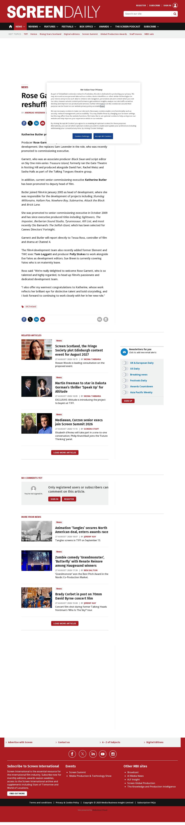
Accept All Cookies (103, 136)
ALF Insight (133, 779)
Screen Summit (90, 34)
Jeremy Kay (90, 536)
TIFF (26, 34)
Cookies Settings (82, 136)
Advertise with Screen (20, 742)
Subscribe (154, 5)
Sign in (167, 5)
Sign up (128, 400)
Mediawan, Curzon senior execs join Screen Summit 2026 (79, 422)
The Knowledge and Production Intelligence (151, 786)
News (24, 87)
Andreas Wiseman (35, 112)
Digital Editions (154, 742)
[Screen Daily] (53, 17)
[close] (108, 313)
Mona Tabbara (92, 359)
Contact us (64, 742)
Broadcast (133, 772)
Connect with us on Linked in (93, 754)
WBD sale (149, 34)
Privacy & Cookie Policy (67, 802)
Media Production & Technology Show (90, 775)
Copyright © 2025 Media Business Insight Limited (108, 802)
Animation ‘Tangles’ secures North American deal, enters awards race (81, 530)
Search (175, 14)
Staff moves (136, 34)
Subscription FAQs (146, 802)
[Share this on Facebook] (24, 123)
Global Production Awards (113, 34)
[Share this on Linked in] (36, 123)
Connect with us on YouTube (102, 754)
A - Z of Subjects (111, 742)
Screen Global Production (141, 783)
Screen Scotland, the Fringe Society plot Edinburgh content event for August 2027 (79, 350)
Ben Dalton (90, 570)
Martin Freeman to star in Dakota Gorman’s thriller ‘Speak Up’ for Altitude (80, 387)
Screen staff (91, 428)
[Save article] (105, 319)
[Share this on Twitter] (30, 123)
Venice (33, 34)
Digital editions (72, 34)
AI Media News (135, 775)
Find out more (17, 793)
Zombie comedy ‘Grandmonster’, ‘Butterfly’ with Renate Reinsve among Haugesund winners (79, 561)
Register (141, 5)
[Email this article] (42, 123)
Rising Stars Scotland (50, 34)
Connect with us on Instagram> (113, 754)
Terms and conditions (40, 802)
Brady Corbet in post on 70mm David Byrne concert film (78, 596)
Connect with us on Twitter (82, 754)
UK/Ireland (31, 306)
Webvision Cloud (99, 810)
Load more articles (64, 452)
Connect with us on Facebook (72, 754)
